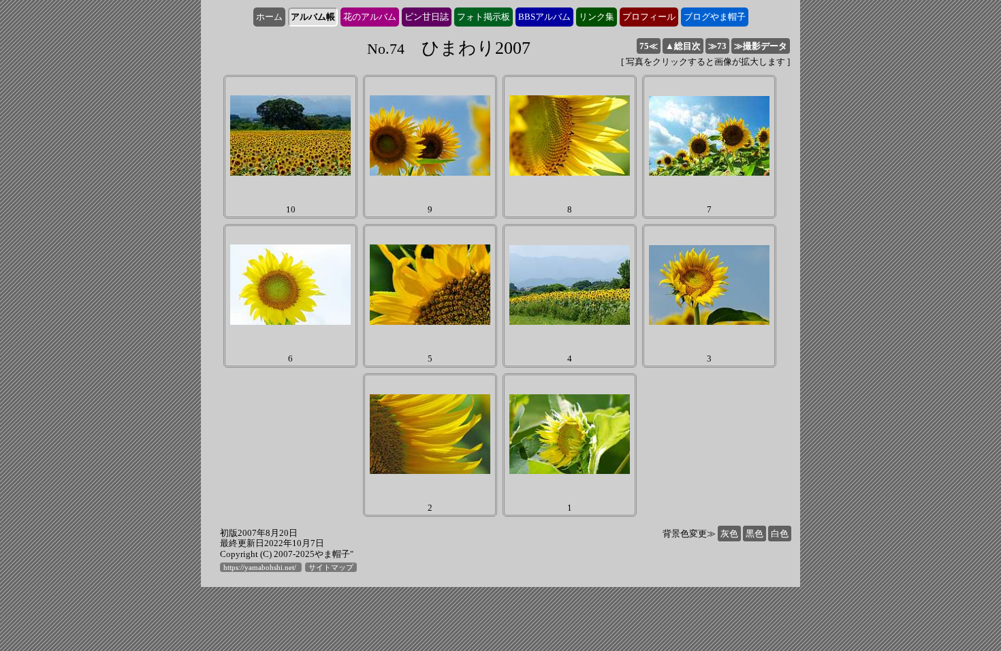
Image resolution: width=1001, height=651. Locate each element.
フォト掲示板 (483, 17)
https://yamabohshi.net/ (260, 567)
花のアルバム (369, 17)
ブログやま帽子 (715, 17)
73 (717, 46)
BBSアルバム (544, 17)
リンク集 (596, 17)
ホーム (269, 17)
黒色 (754, 533)
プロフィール (649, 17)
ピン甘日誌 (426, 17)
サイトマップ (330, 567)
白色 (780, 533)
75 (648, 46)
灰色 (729, 533)
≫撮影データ (760, 46)
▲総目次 (683, 46)
